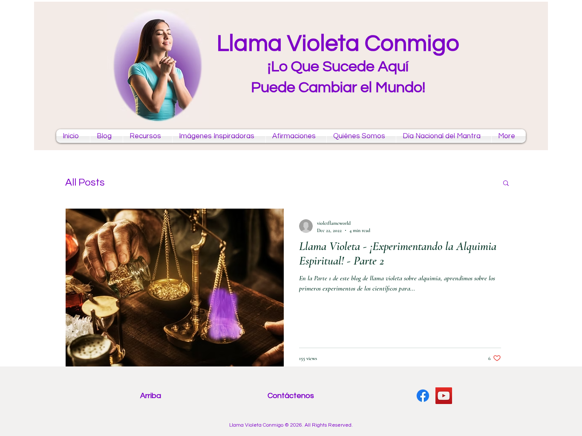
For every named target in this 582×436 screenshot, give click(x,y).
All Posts (85, 182)
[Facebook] (423, 395)
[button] (506, 183)
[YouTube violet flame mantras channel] (443, 395)
